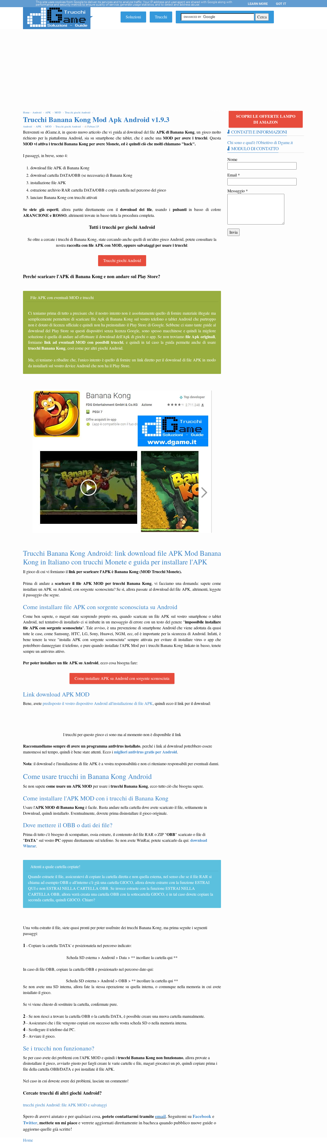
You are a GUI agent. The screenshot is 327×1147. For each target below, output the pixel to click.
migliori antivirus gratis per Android (145, 752)
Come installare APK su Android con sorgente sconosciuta (122, 678)
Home (28, 1140)
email (160, 1116)
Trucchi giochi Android (122, 260)
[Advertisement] (163, 67)
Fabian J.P (93, 126)
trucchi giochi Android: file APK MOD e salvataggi (65, 1104)
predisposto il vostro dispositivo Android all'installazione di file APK (98, 703)
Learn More (258, 4)
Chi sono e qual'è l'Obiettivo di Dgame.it (260, 142)
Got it (281, 4)
